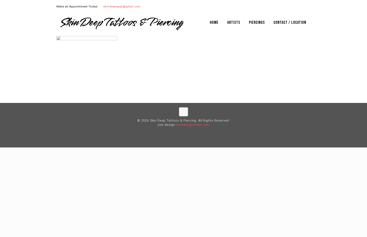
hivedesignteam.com (193, 125)
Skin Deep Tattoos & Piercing (122, 22)
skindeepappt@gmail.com (122, 6)
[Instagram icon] (308, 6)
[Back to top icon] (183, 111)
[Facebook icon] (302, 6)
